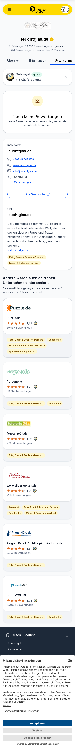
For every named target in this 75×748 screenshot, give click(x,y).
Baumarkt (14, 507)
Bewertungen (16, 655)
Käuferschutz (16, 649)
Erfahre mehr (36, 292)
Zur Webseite (35, 194)
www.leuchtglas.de (24, 165)
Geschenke (54, 339)
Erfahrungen (37, 60)
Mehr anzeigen (23, 182)
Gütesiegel (14, 643)
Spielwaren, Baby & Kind (22, 351)
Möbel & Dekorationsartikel (24, 263)
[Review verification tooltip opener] (51, 39)
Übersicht (13, 60)
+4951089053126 (23, 159)
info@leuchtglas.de (25, 171)
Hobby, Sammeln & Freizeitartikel (27, 345)
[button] (9, 9)
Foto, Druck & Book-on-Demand (26, 257)
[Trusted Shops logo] (38, 9)
